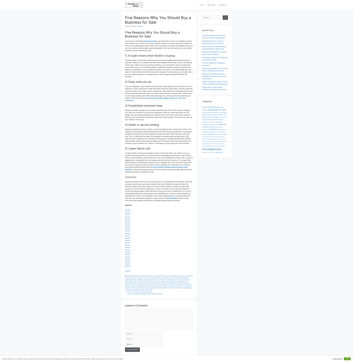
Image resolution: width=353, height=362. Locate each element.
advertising (130, 276)
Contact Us (222, 5)
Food (175, 280)
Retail (146, 286)
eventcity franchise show (151, 280)
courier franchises (141, 278)
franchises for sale (151, 282)
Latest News (211, 5)
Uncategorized (186, 288)
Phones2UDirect (172, 198)
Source (127, 210)
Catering (127, 278)
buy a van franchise (187, 276)
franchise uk (140, 282)
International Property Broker (174, 282)
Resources (141, 286)
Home (202, 5)
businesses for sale (159, 276)
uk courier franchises (141, 288)
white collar (149, 290)
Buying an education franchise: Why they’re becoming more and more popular (214, 76)
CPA (149, 278)
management (141, 284)
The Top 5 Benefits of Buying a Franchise (139, 292)
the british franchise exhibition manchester (162, 286)
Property (157, 284)
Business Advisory (146, 276)
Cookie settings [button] (337, 359)
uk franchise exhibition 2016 (157, 288)
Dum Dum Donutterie (181, 278)
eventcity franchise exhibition (134, 280)
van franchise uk (130, 290)
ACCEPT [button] (347, 359)
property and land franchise (169, 284)
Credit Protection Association (160, 278)
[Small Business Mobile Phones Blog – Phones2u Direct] (133, 5)
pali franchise (150, 284)
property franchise (184, 284)
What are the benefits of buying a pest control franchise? (144, 294)
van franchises (140, 290)
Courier (133, 278)
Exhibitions (163, 280)
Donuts (172, 278)
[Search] (225, 17)
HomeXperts (161, 282)
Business (137, 276)
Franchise (180, 280)
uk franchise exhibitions (174, 288)
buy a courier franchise (173, 276)
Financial (170, 280)
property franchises (131, 286)
